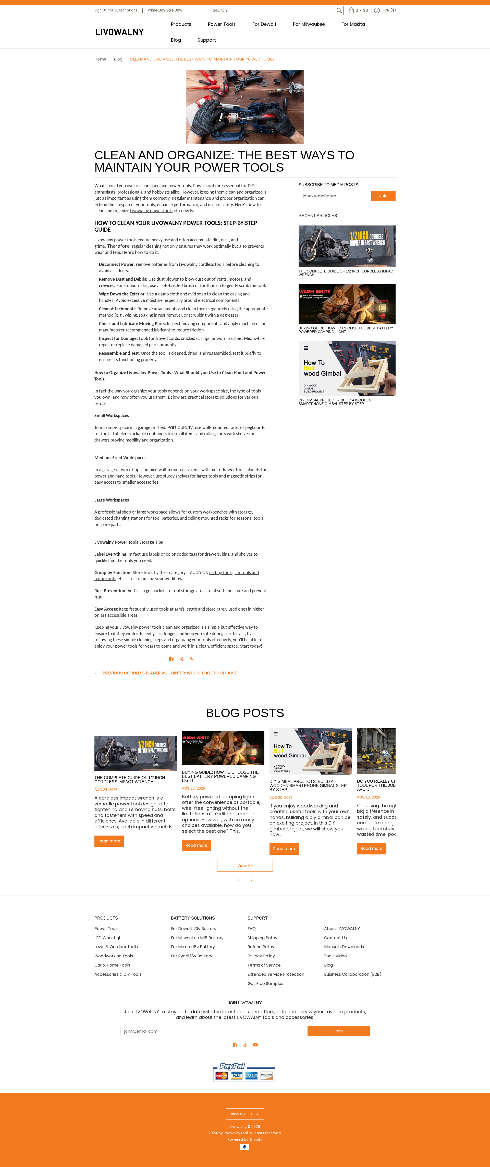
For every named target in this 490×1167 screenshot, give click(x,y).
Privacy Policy (261, 956)
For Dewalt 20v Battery (193, 929)
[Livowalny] (126, 32)
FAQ (252, 929)
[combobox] (272, 10)
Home (100, 59)
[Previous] (238, 879)
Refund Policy (261, 947)
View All (245, 865)
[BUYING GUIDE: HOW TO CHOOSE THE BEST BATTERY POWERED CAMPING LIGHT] (347, 304)
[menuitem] (358, 10)
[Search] (339, 10)
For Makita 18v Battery (193, 947)
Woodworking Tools (113, 956)
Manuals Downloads (344, 947)
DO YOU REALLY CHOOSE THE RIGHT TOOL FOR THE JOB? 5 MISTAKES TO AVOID (394, 785)
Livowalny (238, 1126)
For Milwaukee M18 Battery (197, 938)
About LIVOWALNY (342, 929)
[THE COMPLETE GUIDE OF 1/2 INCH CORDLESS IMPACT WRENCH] (347, 246)
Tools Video (335, 956)
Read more (109, 841)
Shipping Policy (262, 938)
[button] (171, 659)
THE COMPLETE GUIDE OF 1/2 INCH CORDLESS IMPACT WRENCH (347, 273)
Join (383, 196)
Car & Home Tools (112, 965)
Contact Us (335, 938)
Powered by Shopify (245, 1139)
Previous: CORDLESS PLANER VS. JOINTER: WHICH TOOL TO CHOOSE (170, 673)
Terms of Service (264, 965)
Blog (118, 59)
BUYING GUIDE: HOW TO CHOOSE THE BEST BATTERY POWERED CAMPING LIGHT (346, 330)
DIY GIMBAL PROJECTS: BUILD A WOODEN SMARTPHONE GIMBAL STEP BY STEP (335, 402)
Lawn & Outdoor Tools (116, 947)
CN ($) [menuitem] (390, 10)
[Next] (251, 879)
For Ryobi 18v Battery (191, 956)
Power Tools (106, 929)
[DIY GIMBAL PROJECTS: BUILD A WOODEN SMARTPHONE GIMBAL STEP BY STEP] (347, 368)
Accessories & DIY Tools (117, 974)
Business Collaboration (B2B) (353, 974)
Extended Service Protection (276, 974)
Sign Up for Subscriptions (115, 10)
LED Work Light (108, 938)
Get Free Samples (265, 983)
